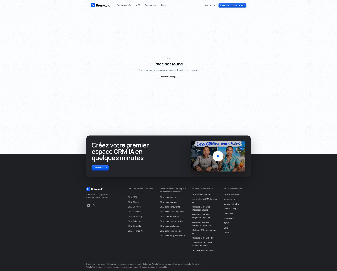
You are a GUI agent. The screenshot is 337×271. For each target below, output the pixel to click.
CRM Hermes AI (135, 231)
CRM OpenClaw (135, 226)
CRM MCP (133, 197)
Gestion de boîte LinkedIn (203, 250)
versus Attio (229, 199)
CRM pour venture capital (171, 221)
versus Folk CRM (231, 204)
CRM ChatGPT (134, 207)
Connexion (210, 5)
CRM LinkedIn (134, 211)
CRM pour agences (168, 197)
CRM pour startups (168, 202)
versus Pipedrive (231, 194)
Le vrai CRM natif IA (201, 194)
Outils (226, 232)
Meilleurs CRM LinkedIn (202, 238)
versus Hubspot (231, 208)
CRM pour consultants (170, 207)
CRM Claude (133, 202)
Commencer (99, 168)
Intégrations (229, 218)
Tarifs (163, 5)
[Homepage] (100, 5)
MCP (138, 5)
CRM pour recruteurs (169, 216)
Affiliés (227, 223)
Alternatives (229, 213)
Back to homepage (168, 77)
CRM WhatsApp (135, 216)
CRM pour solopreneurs (170, 231)
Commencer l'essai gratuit (232, 5)
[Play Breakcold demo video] (218, 156)
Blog (226, 228)
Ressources (150, 5)
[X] (94, 205)
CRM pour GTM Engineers (172, 211)
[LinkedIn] (88, 205)
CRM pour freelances (169, 226)
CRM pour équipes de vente (172, 235)
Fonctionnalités (124, 5)
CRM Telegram (135, 221)
